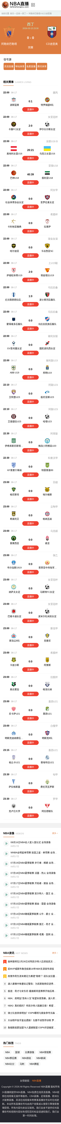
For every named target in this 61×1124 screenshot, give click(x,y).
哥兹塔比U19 (47, 275)
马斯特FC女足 (47, 592)
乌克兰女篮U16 (47, 153)
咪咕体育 (19, 66)
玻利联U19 (52, 360)
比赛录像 (29, 1052)
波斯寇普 (14, 105)
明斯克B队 (47, 738)
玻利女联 (53, 336)
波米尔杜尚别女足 (47, 616)
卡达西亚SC (47, 251)
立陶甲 (54, 506)
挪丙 (55, 92)
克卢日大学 (14, 811)
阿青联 (54, 433)
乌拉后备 (53, 287)
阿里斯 (47, 665)
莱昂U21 (47, 713)
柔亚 (47, 543)
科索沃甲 (53, 458)
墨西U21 (53, 701)
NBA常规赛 (45, 1052)
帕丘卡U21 (14, 762)
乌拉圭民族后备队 (47, 324)
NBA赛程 (34, 1064)
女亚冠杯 (53, 117)
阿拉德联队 (47, 811)
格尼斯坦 (14, 494)
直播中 (30, 109)
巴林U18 (14, 178)
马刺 (22, 1064)
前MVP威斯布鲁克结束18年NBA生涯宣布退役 (31, 968)
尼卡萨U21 (14, 713)
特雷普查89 (47, 470)
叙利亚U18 (47, 178)
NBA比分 (9, 1064)
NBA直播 (36, 1080)
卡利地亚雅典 (14, 226)
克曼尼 (47, 640)
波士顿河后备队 (47, 299)
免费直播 (30, 66)
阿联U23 (53, 384)
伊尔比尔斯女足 (47, 129)
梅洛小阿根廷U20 (47, 446)
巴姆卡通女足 (14, 616)
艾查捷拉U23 (14, 421)
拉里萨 (47, 226)
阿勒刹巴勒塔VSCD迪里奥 (40, 14)
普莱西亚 (14, 543)
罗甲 (55, 798)
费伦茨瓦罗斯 (47, 786)
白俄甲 (54, 725)
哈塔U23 (47, 421)
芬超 (55, 482)
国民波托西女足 (47, 348)
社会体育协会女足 (14, 202)
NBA (7, 1052)
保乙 (55, 555)
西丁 (24, 14)
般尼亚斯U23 (47, 397)
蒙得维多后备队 (14, 324)
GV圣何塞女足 (14, 348)
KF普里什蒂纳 (14, 470)
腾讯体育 (42, 66)
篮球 (17, 1052)
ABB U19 (14, 372)
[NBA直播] (15, 8)
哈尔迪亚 (14, 251)
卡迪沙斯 (14, 665)
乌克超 (54, 531)
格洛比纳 (47, 689)
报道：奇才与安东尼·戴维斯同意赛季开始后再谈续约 (34, 991)
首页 (12, 14)
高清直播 (8, 66)
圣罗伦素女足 (47, 202)
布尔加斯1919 (14, 567)
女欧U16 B (52, 141)
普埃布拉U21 (47, 762)
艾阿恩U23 (14, 397)
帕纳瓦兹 (47, 519)
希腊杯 (54, 214)
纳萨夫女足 (14, 592)
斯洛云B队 (14, 640)
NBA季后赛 (11, 1058)
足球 (18, 14)
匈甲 (55, 774)
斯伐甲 (54, 628)
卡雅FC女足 (14, 129)
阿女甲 (54, 190)
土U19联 (53, 263)
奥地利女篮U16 (14, 153)
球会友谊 (53, 238)
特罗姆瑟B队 (47, 105)
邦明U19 (47, 372)
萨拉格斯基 (14, 786)
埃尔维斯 (47, 494)
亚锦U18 (53, 165)
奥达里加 (14, 689)
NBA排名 (26, 1058)
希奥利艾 (14, 519)
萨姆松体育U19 (14, 275)
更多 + (55, 833)
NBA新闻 (41, 1058)
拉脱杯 (54, 677)
